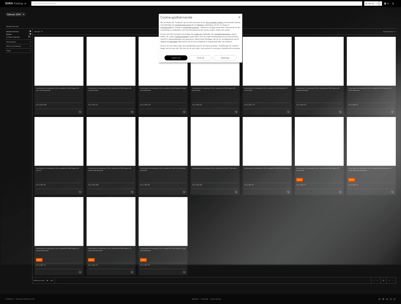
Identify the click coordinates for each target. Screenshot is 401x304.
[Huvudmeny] (24, 3)
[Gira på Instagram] (379, 299)
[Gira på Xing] (391, 299)
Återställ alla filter (12, 26)
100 (51, 280)
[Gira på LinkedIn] (387, 299)
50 (47, 280)
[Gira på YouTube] (383, 299)
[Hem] (14, 3)
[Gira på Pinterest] (394, 299)
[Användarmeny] (393, 3)
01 (383, 280)
